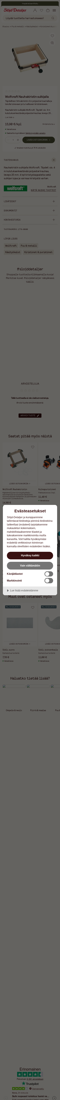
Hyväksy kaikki (30, 555)
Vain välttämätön (30, 565)
